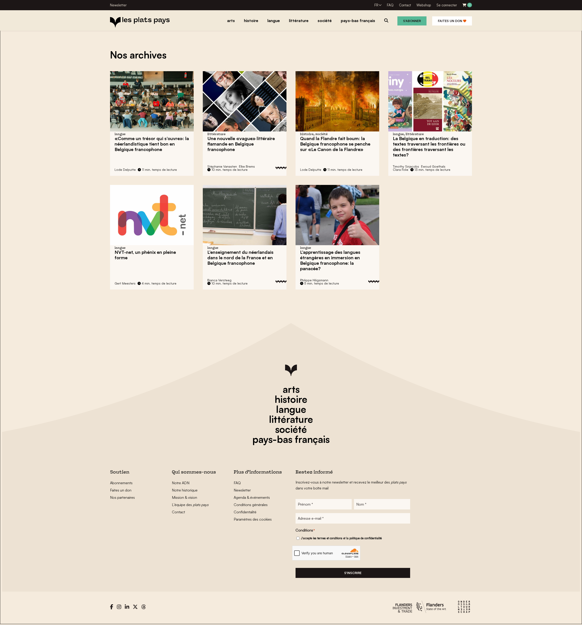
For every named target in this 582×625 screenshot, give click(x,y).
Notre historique (185, 490)
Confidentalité (245, 512)
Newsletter (118, 5)
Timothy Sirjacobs (406, 166)
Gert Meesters (125, 283)
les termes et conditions (327, 538)
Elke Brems (247, 166)
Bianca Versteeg (219, 280)
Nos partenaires (122, 497)
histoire (291, 399)
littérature (291, 419)
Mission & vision (184, 497)
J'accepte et (341, 538)
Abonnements (121, 483)
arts (291, 389)
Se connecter (446, 5)
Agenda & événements (252, 497)
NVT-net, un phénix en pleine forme (145, 254)
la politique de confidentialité (364, 538)
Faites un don (450, 21)
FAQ (390, 5)
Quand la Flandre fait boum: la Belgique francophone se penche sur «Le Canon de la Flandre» (335, 144)
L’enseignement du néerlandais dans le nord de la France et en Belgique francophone (240, 257)
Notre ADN (180, 483)
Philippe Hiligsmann (314, 280)
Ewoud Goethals (433, 166)
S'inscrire (352, 573)
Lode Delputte (125, 169)
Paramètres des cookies (253, 519)
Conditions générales (251, 504)
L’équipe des (190, 504)
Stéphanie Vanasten (222, 166)
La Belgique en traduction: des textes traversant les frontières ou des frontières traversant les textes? (429, 147)
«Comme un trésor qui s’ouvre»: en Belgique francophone (152, 144)
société (291, 429)
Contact (405, 5)
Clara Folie (400, 169)
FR (376, 5)
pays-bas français (291, 439)
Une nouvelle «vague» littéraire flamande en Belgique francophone (241, 144)
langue (291, 409)
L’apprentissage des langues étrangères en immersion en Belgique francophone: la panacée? (330, 260)
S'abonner (412, 21)
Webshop (423, 5)
